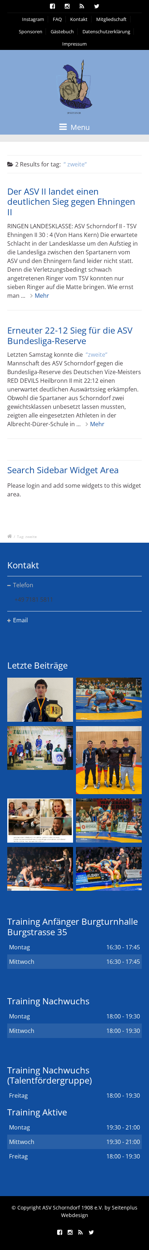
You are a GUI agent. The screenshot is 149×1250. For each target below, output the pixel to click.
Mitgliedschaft (111, 19)
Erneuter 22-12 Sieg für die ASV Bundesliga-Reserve (69, 335)
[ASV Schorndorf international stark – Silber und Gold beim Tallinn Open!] (40, 748)
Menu (79, 127)
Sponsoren (30, 31)
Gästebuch (62, 31)
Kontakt (79, 19)
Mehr (42, 296)
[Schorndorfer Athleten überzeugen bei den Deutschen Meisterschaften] (40, 699)
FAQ (57, 19)
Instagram (33, 19)
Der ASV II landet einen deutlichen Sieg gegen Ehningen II (71, 201)
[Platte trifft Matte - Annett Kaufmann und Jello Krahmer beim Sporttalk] (40, 820)
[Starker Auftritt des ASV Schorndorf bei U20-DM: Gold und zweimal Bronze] (109, 760)
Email (20, 620)
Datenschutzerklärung (106, 31)
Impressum (74, 44)
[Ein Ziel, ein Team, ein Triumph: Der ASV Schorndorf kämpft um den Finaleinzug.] (109, 869)
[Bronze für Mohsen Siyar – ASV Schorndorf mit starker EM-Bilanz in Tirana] (109, 699)
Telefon (23, 585)
